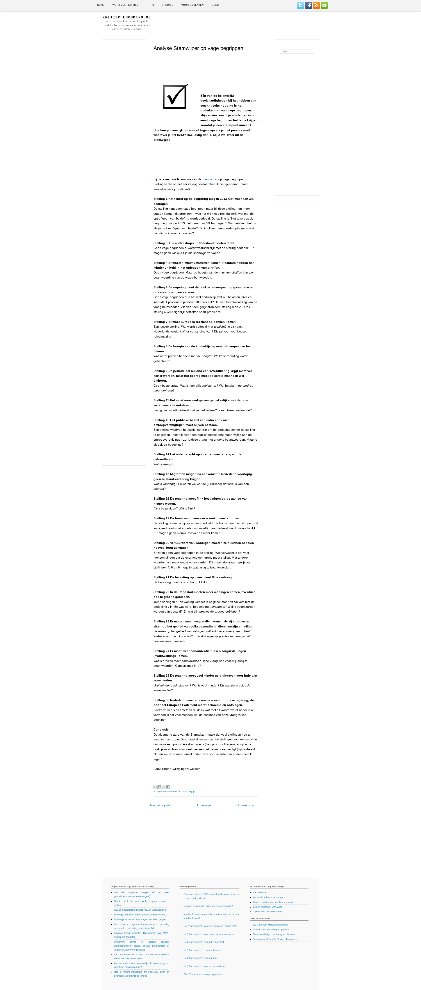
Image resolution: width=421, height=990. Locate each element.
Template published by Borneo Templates (275, 939)
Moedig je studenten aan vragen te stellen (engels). (141, 919)
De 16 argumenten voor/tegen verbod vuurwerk (209, 934)
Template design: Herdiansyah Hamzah (274, 934)
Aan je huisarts (261, 892)
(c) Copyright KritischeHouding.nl (270, 924)
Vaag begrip (188, 791)
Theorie (167, 5)
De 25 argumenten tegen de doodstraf (204, 942)
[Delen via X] (164, 787)
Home (101, 5)
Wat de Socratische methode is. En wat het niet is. (140, 909)
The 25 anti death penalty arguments (203, 974)
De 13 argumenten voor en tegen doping (205, 966)
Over (215, 5)
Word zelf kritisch (126, 5)
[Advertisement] (239, 24)
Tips (151, 5)
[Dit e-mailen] (155, 787)
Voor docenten (192, 5)
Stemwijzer (210, 179)
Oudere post (245, 805)
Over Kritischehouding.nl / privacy (271, 929)
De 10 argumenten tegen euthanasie (203, 950)
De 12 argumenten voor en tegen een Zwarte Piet (210, 926)
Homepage (203, 805)
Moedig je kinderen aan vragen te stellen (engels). (140, 914)
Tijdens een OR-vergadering (268, 911)
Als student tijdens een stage (268, 897)
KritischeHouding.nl (127, 18)
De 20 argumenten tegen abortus (201, 958)
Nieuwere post (160, 805)
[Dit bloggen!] (159, 787)
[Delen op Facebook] (168, 787)
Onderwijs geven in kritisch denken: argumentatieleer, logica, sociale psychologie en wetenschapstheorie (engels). (141, 945)
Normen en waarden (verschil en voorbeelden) (208, 906)
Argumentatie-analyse (168, 791)
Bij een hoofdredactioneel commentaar (273, 902)
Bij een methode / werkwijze (267, 907)
